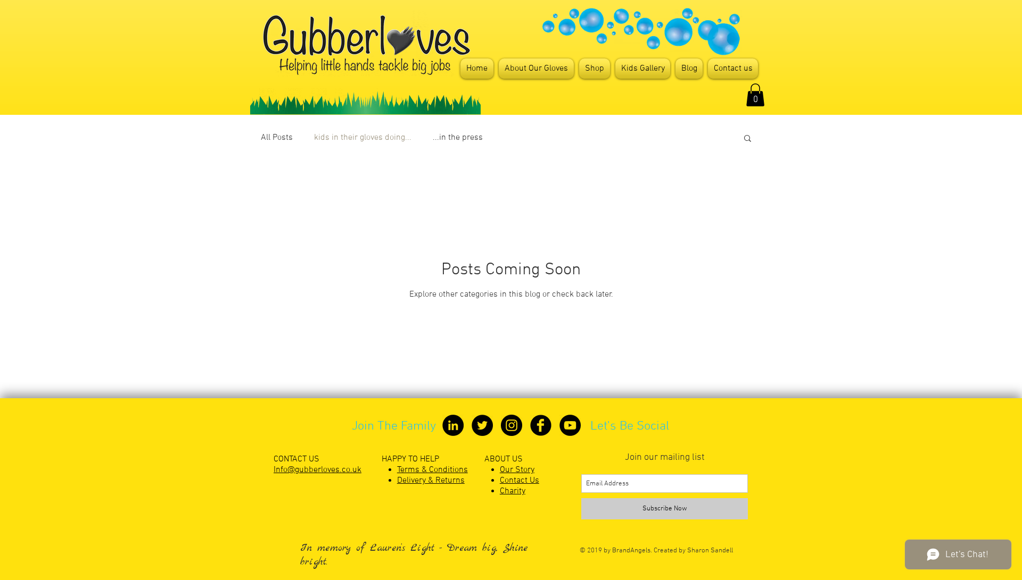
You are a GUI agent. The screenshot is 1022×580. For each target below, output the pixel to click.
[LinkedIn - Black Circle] (453, 425)
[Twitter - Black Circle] (482, 425)
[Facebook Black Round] (540, 425)
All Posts (277, 137)
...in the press (458, 137)
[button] (748, 139)
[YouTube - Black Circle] (570, 425)
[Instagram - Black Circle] (511, 425)
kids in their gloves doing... (362, 137)
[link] (755, 94)
